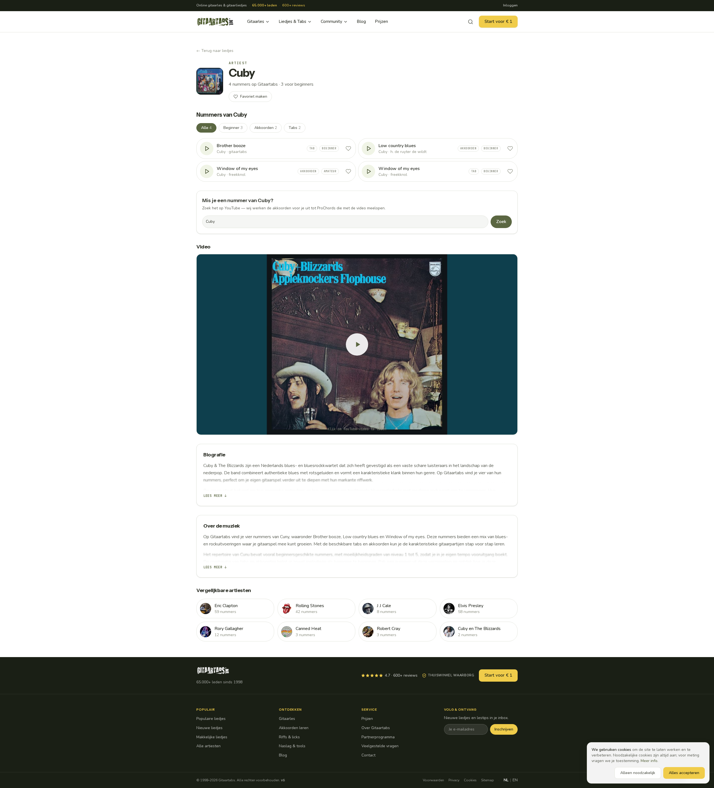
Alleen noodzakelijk (637, 772)
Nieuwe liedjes (209, 727)
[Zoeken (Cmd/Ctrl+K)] (470, 22)
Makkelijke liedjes (211, 737)
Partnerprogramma (378, 737)
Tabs (295, 127)
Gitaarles (255, 21)
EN (515, 780)
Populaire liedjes (211, 718)
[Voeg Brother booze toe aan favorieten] (348, 148)
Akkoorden (265, 127)
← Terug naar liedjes (214, 50)
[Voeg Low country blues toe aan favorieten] (510, 148)
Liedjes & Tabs (292, 21)
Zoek (501, 222)
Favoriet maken (253, 96)
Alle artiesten (208, 746)
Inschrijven (504, 729)
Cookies (470, 780)
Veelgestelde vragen (380, 746)
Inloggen (510, 5)
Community (331, 21)
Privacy (453, 780)
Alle (206, 127)
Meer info (649, 760)
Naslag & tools (292, 746)
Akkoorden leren (293, 727)
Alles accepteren (684, 772)
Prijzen (381, 21)
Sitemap (487, 780)
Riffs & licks (289, 737)
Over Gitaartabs (375, 727)
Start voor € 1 (498, 21)
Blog (361, 21)
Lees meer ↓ (215, 496)
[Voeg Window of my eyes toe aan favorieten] (348, 171)
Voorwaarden (433, 780)
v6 (283, 780)
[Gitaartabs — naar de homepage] (215, 22)
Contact (368, 755)
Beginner (233, 127)
